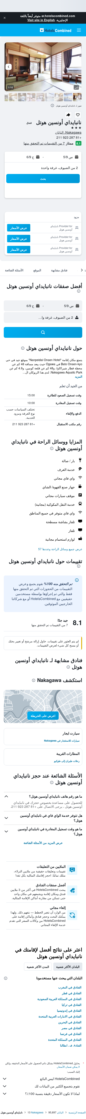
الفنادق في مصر (71, 1028)
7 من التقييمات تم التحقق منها (44, 143)
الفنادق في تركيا (71, 1005)
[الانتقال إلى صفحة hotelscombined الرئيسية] (55, 30)
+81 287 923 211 (68, 137)
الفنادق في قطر (71, 993)
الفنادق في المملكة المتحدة (64, 1039)
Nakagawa (37, 1112)
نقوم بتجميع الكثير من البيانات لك (57, 1086)
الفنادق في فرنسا (70, 1034)
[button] (4, 17)
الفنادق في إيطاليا (70, 1045)
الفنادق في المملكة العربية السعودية (59, 999)
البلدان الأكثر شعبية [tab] (68, 967)
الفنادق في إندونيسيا (69, 1010)
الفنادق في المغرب (69, 987)
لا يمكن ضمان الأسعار (68, 1066)
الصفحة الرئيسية (77, 1112)
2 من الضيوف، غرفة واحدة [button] (59, 167)
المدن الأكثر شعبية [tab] (38, 967)
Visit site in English (41, 20)
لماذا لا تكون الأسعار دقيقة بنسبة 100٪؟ (52, 1093)
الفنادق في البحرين (69, 1022)
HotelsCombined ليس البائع (60, 1078)
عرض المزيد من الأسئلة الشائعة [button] (43, 843)
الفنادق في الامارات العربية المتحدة (60, 1016)
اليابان (60, 1112)
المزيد (78, 376)
